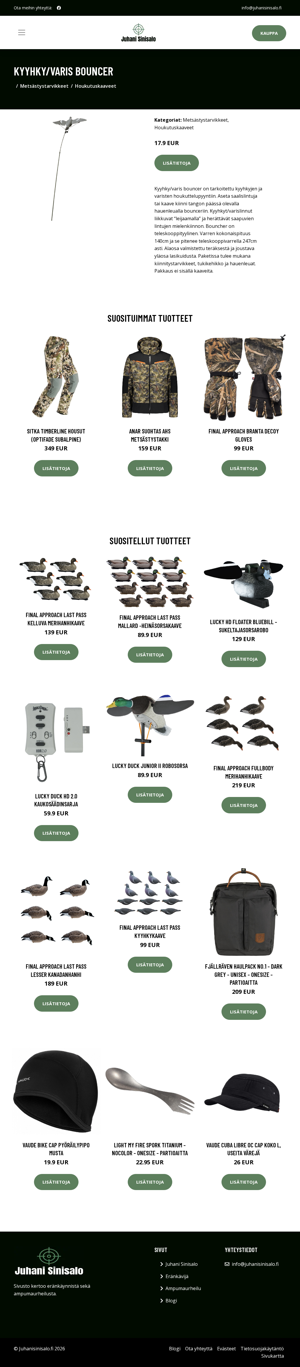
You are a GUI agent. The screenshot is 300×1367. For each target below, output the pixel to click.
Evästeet (226, 1348)
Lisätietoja (176, 163)
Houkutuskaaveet (95, 86)
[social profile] (58, 7)
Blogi (171, 1300)
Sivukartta (272, 1356)
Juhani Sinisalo (182, 1264)
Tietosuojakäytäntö (262, 1348)
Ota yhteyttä (198, 1348)
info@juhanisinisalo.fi (262, 8)
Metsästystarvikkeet (44, 86)
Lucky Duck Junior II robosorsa (150, 765)
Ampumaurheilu (183, 1288)
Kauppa (269, 33)
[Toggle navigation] (22, 32)
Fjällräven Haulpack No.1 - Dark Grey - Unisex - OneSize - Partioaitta (243, 974)
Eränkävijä (177, 1276)
